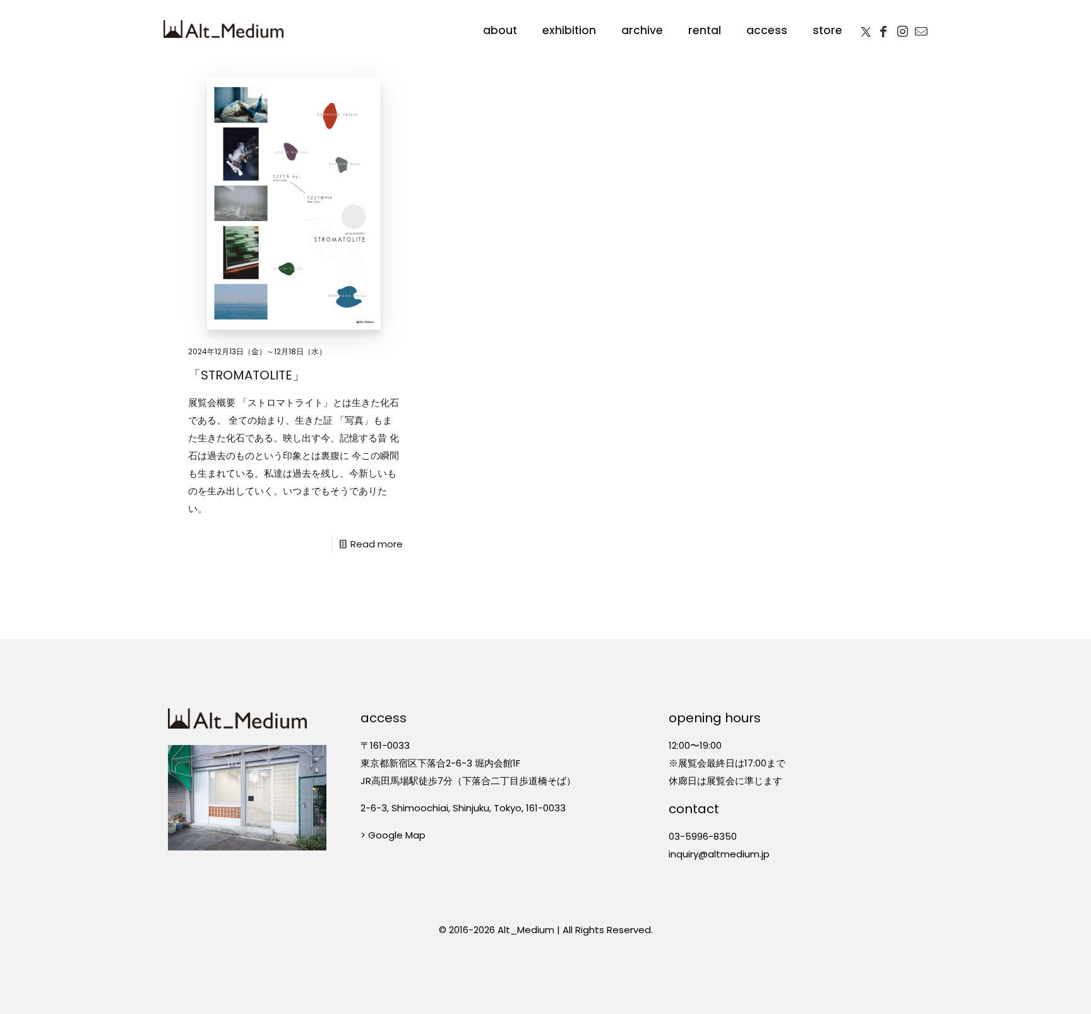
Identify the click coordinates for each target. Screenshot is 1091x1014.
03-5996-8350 (703, 836)
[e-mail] (921, 29)
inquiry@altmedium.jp (719, 854)
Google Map (397, 835)
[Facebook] (883, 29)
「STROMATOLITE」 (248, 375)
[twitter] (866, 29)
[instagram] (902, 29)
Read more (376, 544)
